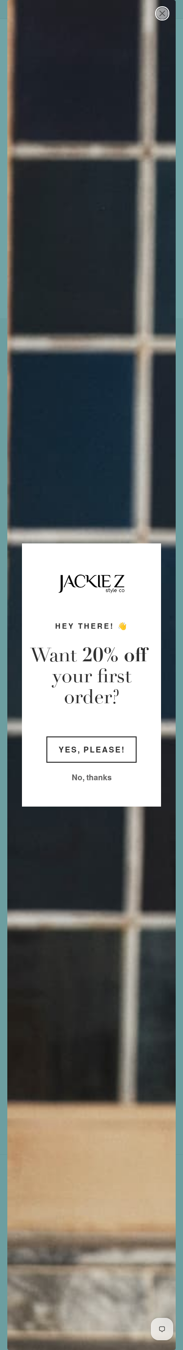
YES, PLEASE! (92, 749)
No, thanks (92, 777)
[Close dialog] (162, 13)
